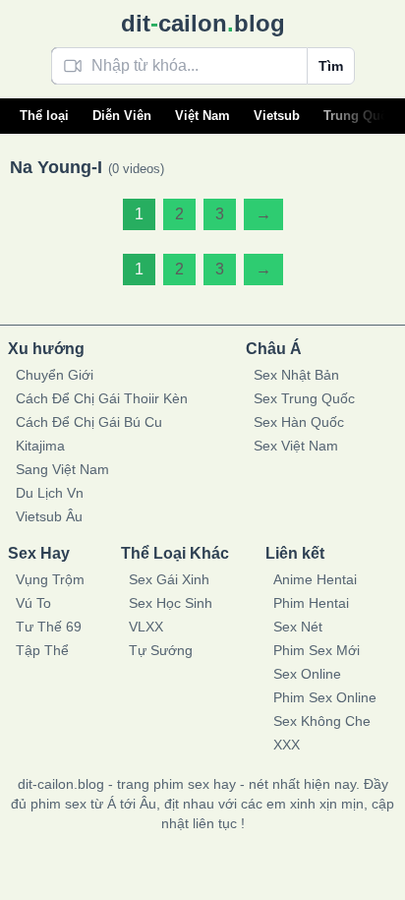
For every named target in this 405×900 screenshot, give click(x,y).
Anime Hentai (315, 579)
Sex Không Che (322, 721)
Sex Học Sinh (170, 603)
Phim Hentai (311, 603)
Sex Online (307, 674)
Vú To (33, 603)
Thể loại (44, 115)
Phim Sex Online (324, 697)
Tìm (330, 66)
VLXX (146, 626)
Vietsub (277, 115)
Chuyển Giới (54, 375)
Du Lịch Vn (50, 493)
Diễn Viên (121, 115)
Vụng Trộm (50, 579)
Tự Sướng (161, 650)
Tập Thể (42, 650)
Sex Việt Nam (296, 445)
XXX (286, 744)
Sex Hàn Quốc (299, 422)
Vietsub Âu (49, 516)
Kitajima (40, 445)
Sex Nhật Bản (296, 375)
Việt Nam (202, 115)
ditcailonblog (203, 23)
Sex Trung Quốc (304, 398)
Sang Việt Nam (62, 469)
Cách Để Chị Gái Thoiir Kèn (102, 398)
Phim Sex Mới (316, 650)
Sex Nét (297, 626)
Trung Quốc (359, 115)
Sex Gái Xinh (169, 579)
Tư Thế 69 (49, 626)
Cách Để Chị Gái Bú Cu (89, 422)
